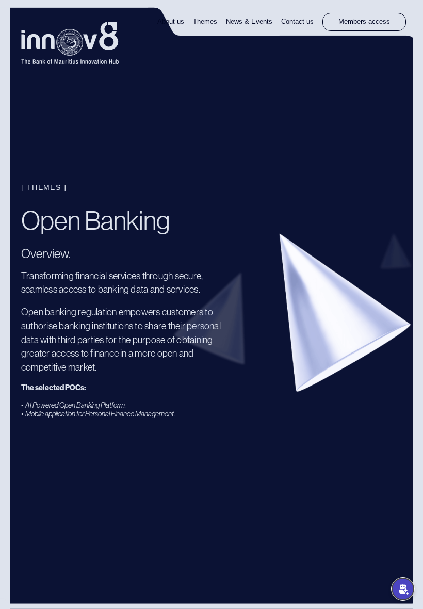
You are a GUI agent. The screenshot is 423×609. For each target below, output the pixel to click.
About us (170, 22)
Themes (205, 22)
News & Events (249, 22)
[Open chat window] (403, 589)
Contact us (297, 22)
